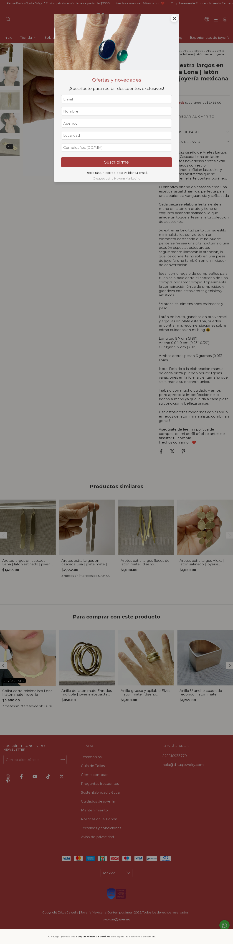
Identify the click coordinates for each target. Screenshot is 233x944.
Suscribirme (116, 162)
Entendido (172, 936)
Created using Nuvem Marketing (116, 178)
